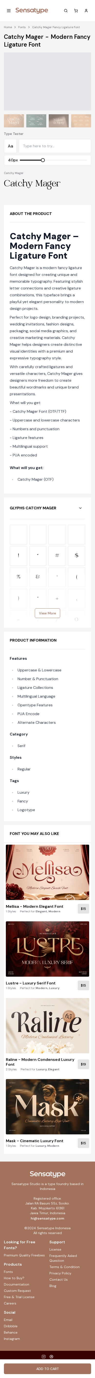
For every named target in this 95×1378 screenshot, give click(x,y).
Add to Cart (47, 1369)
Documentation (16, 1284)
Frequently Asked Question (63, 1258)
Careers (10, 1303)
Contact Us (58, 1279)
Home (8, 27)
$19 (83, 1064)
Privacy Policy (60, 1273)
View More (47, 613)
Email (8, 1320)
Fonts (22, 27)
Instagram (12, 1339)
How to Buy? (14, 1278)
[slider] (43, 160)
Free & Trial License (19, 1297)
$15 (83, 909)
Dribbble (11, 1326)
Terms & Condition (64, 1267)
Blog (52, 1286)
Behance (11, 1332)
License (55, 1249)
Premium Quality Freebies (24, 1255)
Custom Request (17, 1290)
